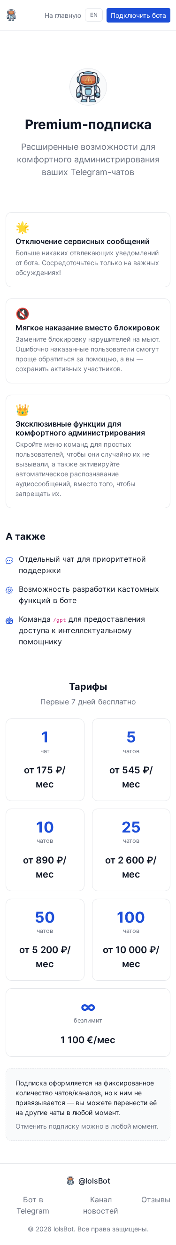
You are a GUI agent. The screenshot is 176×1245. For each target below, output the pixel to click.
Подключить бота (138, 15)
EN (94, 14)
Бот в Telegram (32, 1205)
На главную (63, 15)
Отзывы (155, 1199)
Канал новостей (100, 1205)
